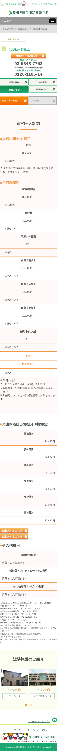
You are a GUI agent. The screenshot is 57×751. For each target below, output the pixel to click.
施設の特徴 (14, 82)
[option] (14, 683)
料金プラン (14, 89)
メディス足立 (41, 690)
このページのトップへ (39, 721)
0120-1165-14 (28, 74)
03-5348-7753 (28, 63)
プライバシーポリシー (38, 730)
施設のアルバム (42, 89)
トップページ (9, 28)
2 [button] (30, 705)
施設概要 (42, 82)
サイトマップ (14, 730)
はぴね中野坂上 (39, 28)
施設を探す (23, 28)
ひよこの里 (12, 690)
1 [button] (26, 705)
